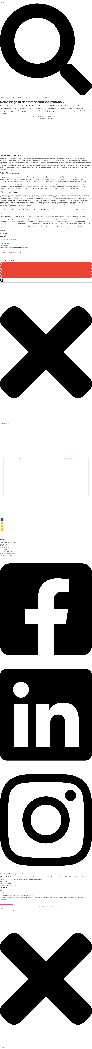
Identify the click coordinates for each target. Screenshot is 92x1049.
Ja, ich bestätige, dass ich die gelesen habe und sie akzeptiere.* (17, 954)
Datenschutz (51, 965)
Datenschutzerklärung (17, 954)
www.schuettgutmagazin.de (7, 612)
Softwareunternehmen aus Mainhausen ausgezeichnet (14, 250)
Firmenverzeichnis (22, 97)
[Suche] (1, 420)
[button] (46, 263)
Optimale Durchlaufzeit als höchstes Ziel (10, 252)
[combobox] (46, 283)
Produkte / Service (34, 97)
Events (12, 97)
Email (1, 949)
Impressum (44, 965)
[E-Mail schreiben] (2, 522)
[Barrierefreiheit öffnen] (2, 529)
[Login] (2, 519)
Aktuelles (3, 97)
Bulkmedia (46, 97)
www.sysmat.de (4, 245)
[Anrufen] (2, 526)
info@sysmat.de (8, 243)
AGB (39, 965)
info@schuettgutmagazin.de (7, 614)
